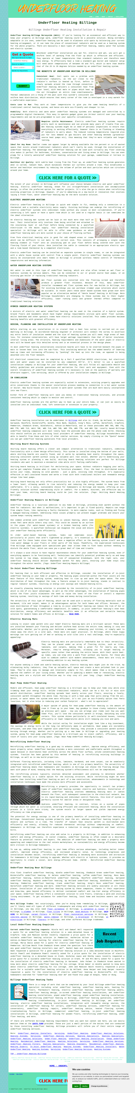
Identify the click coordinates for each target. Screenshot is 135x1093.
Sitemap (11, 1074)
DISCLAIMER (120, 17)
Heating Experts (18, 1047)
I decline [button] (85, 1086)
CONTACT (110, 17)
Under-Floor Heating (55, 1039)
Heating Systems (19, 1036)
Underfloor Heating (77, 1033)
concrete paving (18, 917)
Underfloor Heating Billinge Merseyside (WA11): (35, 35)
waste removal (51, 917)
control (101, 114)
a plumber (26, 912)
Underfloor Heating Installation (86, 1039)
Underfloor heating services (71, 886)
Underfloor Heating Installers (34, 1033)
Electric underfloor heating (36, 187)
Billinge (73, 420)
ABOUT (103, 17)
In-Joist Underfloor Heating (45, 1047)
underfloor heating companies (25, 431)
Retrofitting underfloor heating (27, 747)
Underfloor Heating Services (58, 1036)
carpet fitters (39, 914)
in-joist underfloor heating (74, 1001)
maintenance (64, 124)
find (18, 873)
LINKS (97, 17)
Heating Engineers (76, 1044)
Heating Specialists (88, 1036)
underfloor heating (62, 38)
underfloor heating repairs (42, 1009)
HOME (91, 17)
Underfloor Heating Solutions (107, 1033)
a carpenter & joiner (93, 909)
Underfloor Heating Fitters (25, 1044)
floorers (42, 920)
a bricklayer (82, 917)
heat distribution (28, 98)
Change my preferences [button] (99, 1086)
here (12, 899)
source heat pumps (51, 137)
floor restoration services (78, 914)
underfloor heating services (25, 1029)
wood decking (82, 912)
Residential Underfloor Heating (38, 1041)
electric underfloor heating (43, 964)
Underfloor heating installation (27, 420)
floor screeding (55, 909)
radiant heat (35, 165)
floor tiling (53, 912)
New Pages (19, 1074)
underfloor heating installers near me (41, 948)
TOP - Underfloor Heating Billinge (28, 1054)
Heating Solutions (67, 1041)
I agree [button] (76, 1086)
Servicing (59, 1033)
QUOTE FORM (37, 1024)
